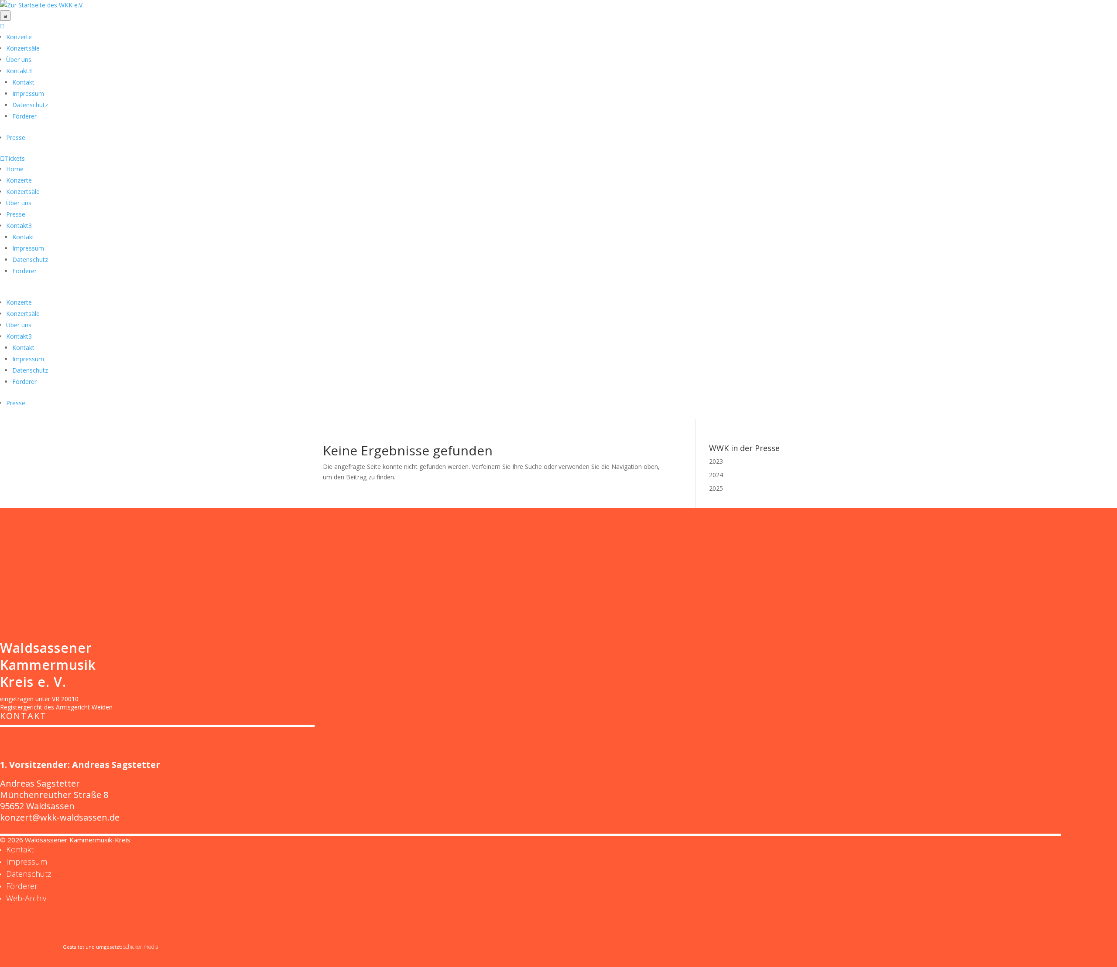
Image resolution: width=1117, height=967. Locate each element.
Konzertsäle (23, 48)
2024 (716, 475)
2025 (716, 488)
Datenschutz (30, 105)
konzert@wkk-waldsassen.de (60, 817)
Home (15, 169)
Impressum (28, 93)
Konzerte (19, 37)
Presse (15, 137)
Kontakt (19, 71)
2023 (716, 461)
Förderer (24, 116)
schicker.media (140, 946)
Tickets (12, 158)
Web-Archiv (26, 898)
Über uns (18, 59)
